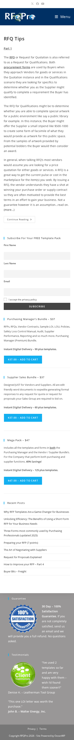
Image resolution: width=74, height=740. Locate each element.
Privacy (32, 729)
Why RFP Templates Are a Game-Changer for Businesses (36, 512)
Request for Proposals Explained (23, 557)
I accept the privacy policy (23, 299)
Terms (43, 729)
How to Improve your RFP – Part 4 (24, 564)
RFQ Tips (14, 38)
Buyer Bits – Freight (15, 571)
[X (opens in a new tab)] (32, 4)
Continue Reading (21, 220)
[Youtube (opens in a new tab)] (42, 4)
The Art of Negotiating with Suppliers (25, 550)
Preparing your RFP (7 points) (21, 542)
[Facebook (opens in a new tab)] (37, 4)
